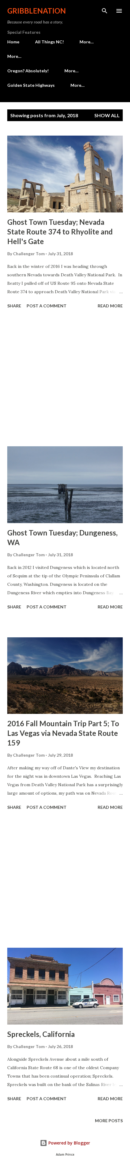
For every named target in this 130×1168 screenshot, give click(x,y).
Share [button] (14, 305)
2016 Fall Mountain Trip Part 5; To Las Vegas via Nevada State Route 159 (63, 733)
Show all (107, 115)
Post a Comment (47, 305)
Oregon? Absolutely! (28, 70)
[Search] (104, 10)
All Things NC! (49, 41)
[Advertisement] (65, 378)
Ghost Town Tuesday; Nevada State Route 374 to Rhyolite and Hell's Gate (60, 232)
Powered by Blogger (68, 1143)
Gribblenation (36, 10)
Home (13, 41)
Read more (110, 305)
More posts (109, 1120)
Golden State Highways (31, 85)
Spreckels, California (41, 1034)
